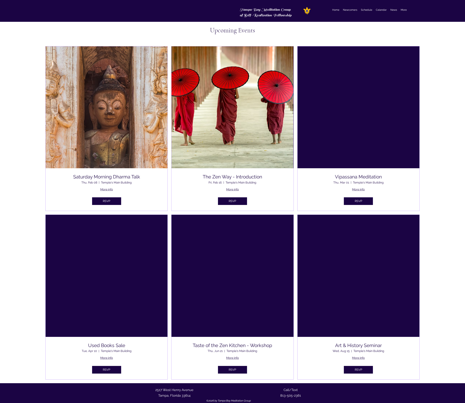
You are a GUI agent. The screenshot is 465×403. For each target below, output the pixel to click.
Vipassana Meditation (358, 177)
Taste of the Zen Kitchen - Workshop (232, 345)
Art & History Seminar (358, 345)
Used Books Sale (106, 345)
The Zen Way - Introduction (232, 177)
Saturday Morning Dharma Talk (106, 177)
